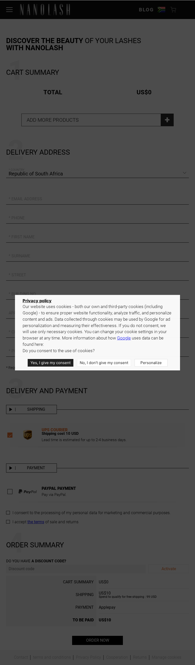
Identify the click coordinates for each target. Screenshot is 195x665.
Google (124, 338)
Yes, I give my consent (50, 362)
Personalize (151, 362)
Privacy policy (37, 300)
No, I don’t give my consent (104, 362)
